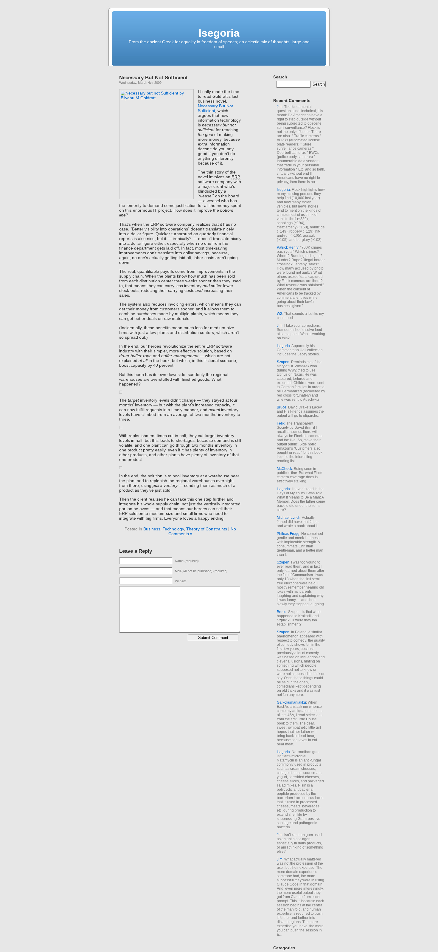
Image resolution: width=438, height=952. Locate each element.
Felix (281, 423)
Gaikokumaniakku (291, 702)
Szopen (283, 362)
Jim (279, 107)
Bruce (281, 407)
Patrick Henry (288, 247)
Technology (173, 529)
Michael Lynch (288, 518)
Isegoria (219, 33)
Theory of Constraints (206, 529)
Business (151, 529)
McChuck (284, 469)
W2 (279, 314)
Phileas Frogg (288, 534)
